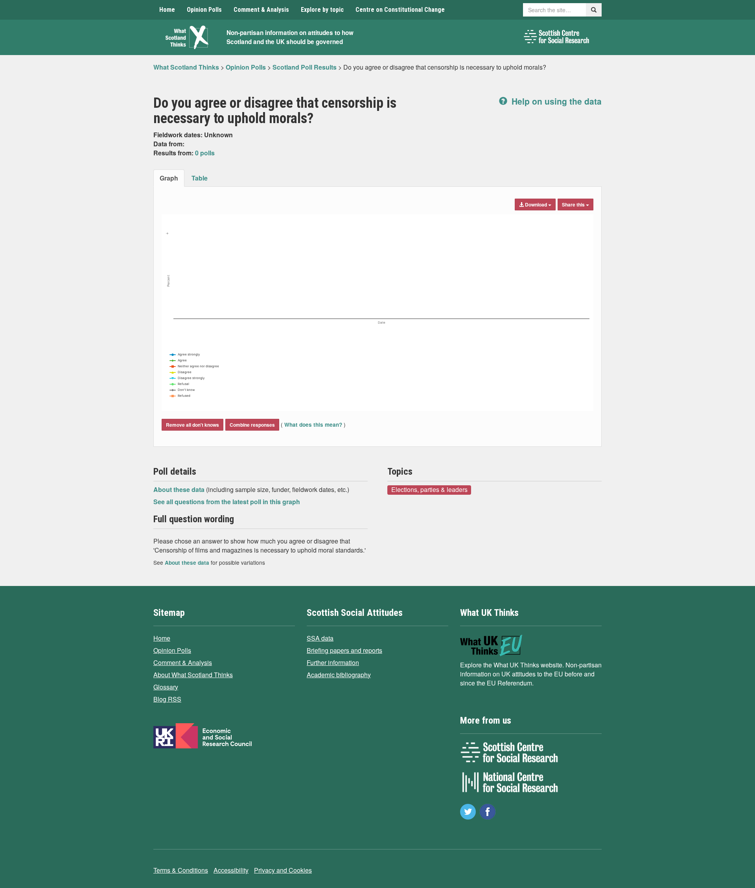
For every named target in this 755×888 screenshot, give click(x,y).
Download (536, 204)
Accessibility (231, 870)
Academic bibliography (339, 674)
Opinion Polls (204, 9)
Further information (333, 662)
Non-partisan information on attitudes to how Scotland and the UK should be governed (290, 37)
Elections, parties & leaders (429, 489)
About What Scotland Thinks (193, 674)
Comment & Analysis (261, 9)
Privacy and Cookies (283, 870)
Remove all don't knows (192, 424)
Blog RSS (167, 699)
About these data (179, 489)
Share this (574, 204)
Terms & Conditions (180, 870)
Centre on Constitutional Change (400, 9)
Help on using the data (555, 101)
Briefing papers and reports (344, 650)
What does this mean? (313, 424)
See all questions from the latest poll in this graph (226, 501)
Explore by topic (322, 9)
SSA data (320, 638)
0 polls (205, 152)
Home (167, 9)
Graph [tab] (169, 177)
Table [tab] (200, 177)
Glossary (165, 686)
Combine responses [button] (252, 424)
